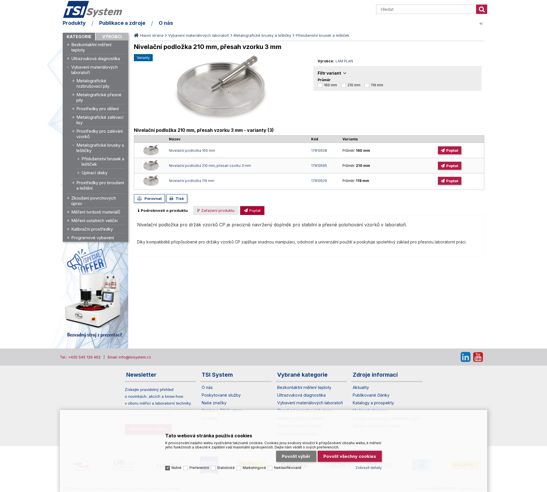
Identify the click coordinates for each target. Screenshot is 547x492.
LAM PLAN (344, 61)
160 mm (330, 85)
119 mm (377, 85)
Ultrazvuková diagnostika (95, 58)
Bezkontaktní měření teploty (91, 47)
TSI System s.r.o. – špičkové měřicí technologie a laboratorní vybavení (95, 9)
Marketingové (254, 468)
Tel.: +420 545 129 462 (80, 357)
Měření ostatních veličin (94, 220)
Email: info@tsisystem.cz (129, 357)
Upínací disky (94, 172)
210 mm (354, 85)
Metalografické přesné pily (98, 97)
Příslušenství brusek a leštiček (102, 161)
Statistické (226, 468)
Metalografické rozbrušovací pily (92, 83)
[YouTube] (478, 357)
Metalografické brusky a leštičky (100, 147)
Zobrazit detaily (369, 468)
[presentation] (162, 210)
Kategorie (79, 36)
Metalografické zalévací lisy (99, 119)
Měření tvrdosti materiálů (95, 212)
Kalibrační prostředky (92, 229)
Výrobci (112, 36)
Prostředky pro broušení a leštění (100, 185)
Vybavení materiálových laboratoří (94, 69)
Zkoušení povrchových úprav (93, 200)
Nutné (176, 468)
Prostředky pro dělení (97, 108)
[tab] (163, 210)
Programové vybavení (92, 237)
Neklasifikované (287, 468)
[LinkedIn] (465, 357)
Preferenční (199, 468)
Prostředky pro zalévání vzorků (99, 133)
